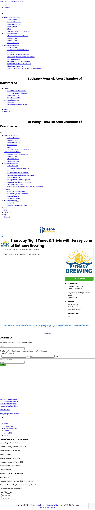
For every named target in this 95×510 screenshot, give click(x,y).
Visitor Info (7, 112)
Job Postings (78, 325)
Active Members (13, 20)
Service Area (12, 27)
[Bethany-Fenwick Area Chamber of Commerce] (14, 78)
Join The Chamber (56, 327)
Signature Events (13, 98)
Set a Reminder (79, 279)
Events (6, 88)
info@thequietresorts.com (9, 414)
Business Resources (11, 45)
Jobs (5, 107)
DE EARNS (10, 52)
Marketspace (68, 325)
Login (5, 5)
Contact (7, 7)
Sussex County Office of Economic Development (25, 68)
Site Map (7, 435)
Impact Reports (13, 95)
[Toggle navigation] (0, 132)
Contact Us (86, 325)
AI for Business (12, 47)
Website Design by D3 (47, 507)
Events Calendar (32, 325)
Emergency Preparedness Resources (21, 57)
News (6, 109)
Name (2, 346)
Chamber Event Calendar (16, 91)
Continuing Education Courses (18, 50)
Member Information (11, 33)
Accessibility (8, 433)
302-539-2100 (5, 410)
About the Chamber (11, 17)
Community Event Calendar (17, 93)
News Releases (21, 325)
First (28, 356)
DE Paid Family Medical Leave (18, 54)
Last (56, 356)
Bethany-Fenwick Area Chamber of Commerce (47, 505)
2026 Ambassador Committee (18, 31)
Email (6, 360)
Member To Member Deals (54, 325)
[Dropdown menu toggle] (19, 17)
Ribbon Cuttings (13, 43)
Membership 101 (13, 38)
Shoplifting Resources (15, 66)
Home (6, 424)
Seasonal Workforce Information (19, 64)
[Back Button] (2, 236)
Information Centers (14, 24)
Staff (9, 29)
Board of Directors (14, 22)
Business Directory (10, 100)
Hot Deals (10, 102)
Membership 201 (13, 40)
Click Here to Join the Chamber (11, 1)
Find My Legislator (13, 59)
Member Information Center (17, 36)
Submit (3, 365)
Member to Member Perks (17, 105)
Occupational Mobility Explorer (18, 61)
